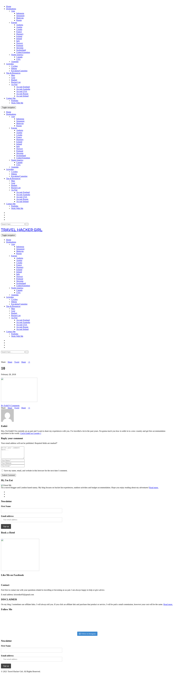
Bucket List (16, 82)
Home (8, 6)
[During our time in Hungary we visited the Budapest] (158, 622)
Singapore (20, 16)
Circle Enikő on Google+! (30, 433)
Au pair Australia (23, 89)
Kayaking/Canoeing (19, 71)
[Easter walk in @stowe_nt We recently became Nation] (101, 622)
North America (17, 55)
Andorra (19, 25)
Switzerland (21, 50)
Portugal (19, 45)
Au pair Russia (22, 94)
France (19, 32)
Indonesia (20, 13)
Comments (14, 405)
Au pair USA (21, 91)
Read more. (153, 487)
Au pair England (23, 87)
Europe (14, 22)
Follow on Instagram (89, 634)
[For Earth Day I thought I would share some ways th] (72, 622)
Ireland (19, 38)
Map (13, 75)
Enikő (5, 405)
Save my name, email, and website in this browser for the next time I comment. (35, 471)
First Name (6, 506)
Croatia (19, 29)
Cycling (14, 66)
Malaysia (20, 18)
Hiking (14, 68)
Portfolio (14, 100)
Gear (13, 78)
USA (18, 59)
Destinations (11, 9)
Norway (19, 43)
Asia (13, 11)
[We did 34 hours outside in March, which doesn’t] (129, 622)
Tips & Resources (13, 73)
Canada (19, 57)
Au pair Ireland (22, 96)
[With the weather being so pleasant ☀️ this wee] (15, 622)
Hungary (19, 34)
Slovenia (19, 48)
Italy (18, 41)
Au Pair (14, 84)
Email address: (7, 516)
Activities (10, 64)
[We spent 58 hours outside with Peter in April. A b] (44, 622)
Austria (19, 27)
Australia (14, 61)
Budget (14, 80)
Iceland (19, 36)
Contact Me (11, 98)
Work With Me (17, 103)
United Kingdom (23, 52)
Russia (19, 20)
